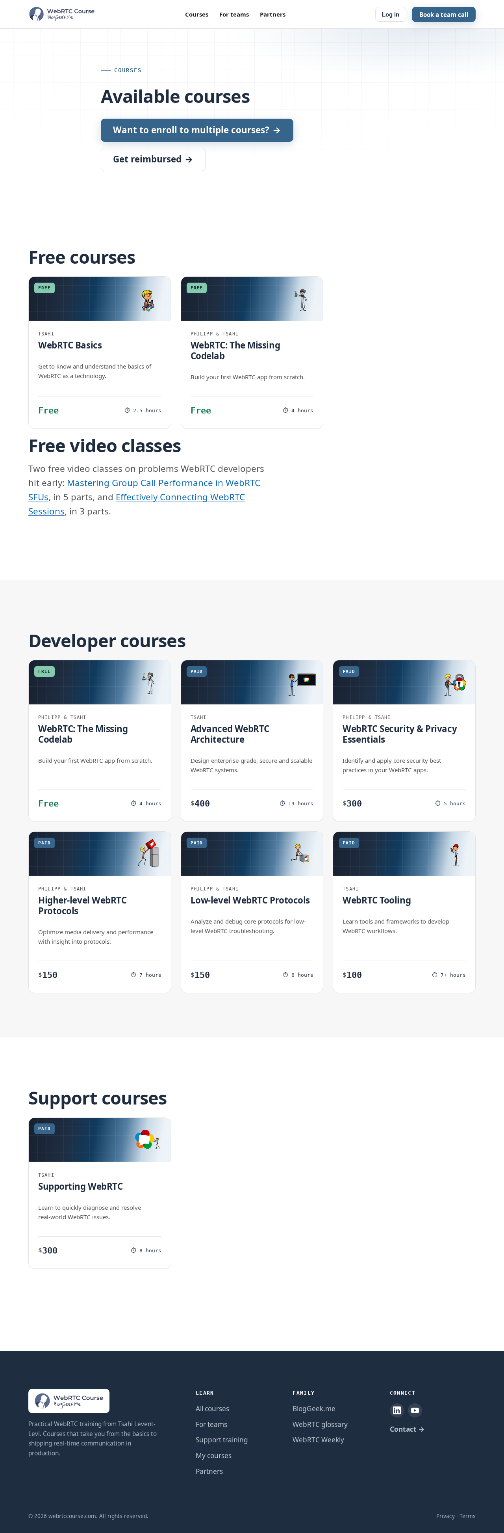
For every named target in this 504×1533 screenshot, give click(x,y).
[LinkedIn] (397, 1410)
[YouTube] (415, 1410)
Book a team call (444, 14)
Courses (196, 14)
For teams (234, 14)
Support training (222, 1439)
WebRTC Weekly (318, 1439)
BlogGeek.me (314, 1408)
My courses (214, 1455)
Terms (468, 1516)
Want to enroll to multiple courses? (197, 130)
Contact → (407, 1429)
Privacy (445, 1516)
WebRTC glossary (320, 1424)
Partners (272, 14)
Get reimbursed (153, 159)
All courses (212, 1408)
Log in (390, 14)
